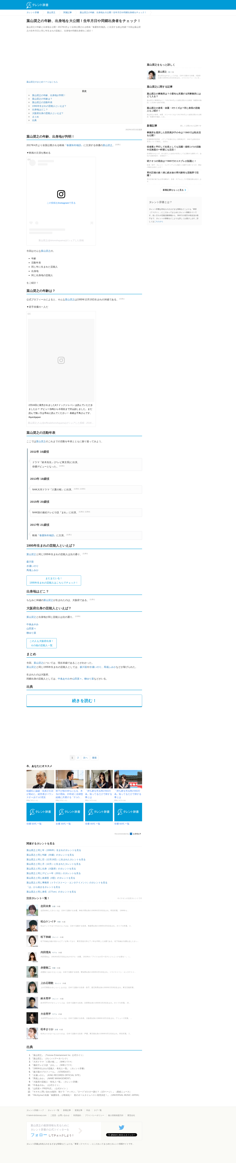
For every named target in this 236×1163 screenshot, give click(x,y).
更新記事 (78, 1110)
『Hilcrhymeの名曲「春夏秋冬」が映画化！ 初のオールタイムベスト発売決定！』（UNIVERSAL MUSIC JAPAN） (85, 1095)
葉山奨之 (107, 145)
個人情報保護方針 (115, 1115)
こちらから (158, 221)
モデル (54, 952)
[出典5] (85, 553)
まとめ (35, 116)
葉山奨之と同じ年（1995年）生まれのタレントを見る (53, 850)
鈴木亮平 (46, 998)
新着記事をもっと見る (173, 190)
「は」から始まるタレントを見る (43, 887)
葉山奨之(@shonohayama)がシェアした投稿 (61, 240)
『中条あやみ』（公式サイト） (46, 1085)
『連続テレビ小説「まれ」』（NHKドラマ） (52, 1065)
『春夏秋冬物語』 (73, 145)
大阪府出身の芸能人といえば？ (48, 113)
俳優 (59, 922)
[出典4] (87, 512)
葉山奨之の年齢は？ (42, 98)
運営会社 (131, 1115)
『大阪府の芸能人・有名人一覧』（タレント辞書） (55, 1082)
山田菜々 (31, 628)
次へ (85, 757)
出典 (34, 120)
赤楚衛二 (46, 967)
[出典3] (82, 489)
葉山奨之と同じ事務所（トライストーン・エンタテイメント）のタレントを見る (66, 882)
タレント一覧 (53, 1110)
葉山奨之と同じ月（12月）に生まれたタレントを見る (53, 864)
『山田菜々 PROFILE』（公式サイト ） (50, 1088)
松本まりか (47, 1029)
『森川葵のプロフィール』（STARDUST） (51, 1072)
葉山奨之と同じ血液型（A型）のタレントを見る (50, 878)
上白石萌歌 (47, 983)
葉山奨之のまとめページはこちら (42, 82)
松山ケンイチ (48, 921)
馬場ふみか (32, 570)
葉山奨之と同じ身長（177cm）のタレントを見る (51, 891)
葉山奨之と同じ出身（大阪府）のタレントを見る (51, 868)
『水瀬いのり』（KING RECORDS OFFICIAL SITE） (56, 1075)
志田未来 (46, 906)
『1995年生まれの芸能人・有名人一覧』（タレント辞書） (58, 1068)
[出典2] (61, 466)
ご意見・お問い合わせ (60, 1115)
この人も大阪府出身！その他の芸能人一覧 (42, 643)
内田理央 (46, 952)
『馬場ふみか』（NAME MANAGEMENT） (51, 1078)
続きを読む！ (84, 700)
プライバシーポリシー (94, 1115)
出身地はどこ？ (40, 109)
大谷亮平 (46, 1013)
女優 (53, 906)
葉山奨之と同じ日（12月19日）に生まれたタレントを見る (56, 859)
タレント (55, 937)
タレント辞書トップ (35, 1110)
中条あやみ (32, 624)
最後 (94, 757)
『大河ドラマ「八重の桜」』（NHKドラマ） (52, 1062)
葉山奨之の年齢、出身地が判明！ (49, 95)
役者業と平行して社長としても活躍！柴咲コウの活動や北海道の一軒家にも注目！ (174, 148)
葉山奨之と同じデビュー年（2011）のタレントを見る (53, 873)
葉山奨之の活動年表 (42, 102)
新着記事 (67, 1110)
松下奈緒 (46, 936)
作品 (88, 1110)
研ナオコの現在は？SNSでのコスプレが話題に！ (171, 161)
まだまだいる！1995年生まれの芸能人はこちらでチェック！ (54, 580)
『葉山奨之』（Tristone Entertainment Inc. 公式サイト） (57, 1055)
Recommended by (122, 834)
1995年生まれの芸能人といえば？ (49, 106)
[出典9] (77, 616)
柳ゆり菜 (31, 632)
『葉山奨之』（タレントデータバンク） (50, 1058)
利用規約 (77, 1115)
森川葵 (30, 561)
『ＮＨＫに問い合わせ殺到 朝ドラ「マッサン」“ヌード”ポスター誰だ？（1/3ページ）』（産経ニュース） (81, 1092)
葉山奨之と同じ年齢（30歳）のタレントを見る (50, 855)
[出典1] (117, 144)
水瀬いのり (32, 566)
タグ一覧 (98, 1110)
